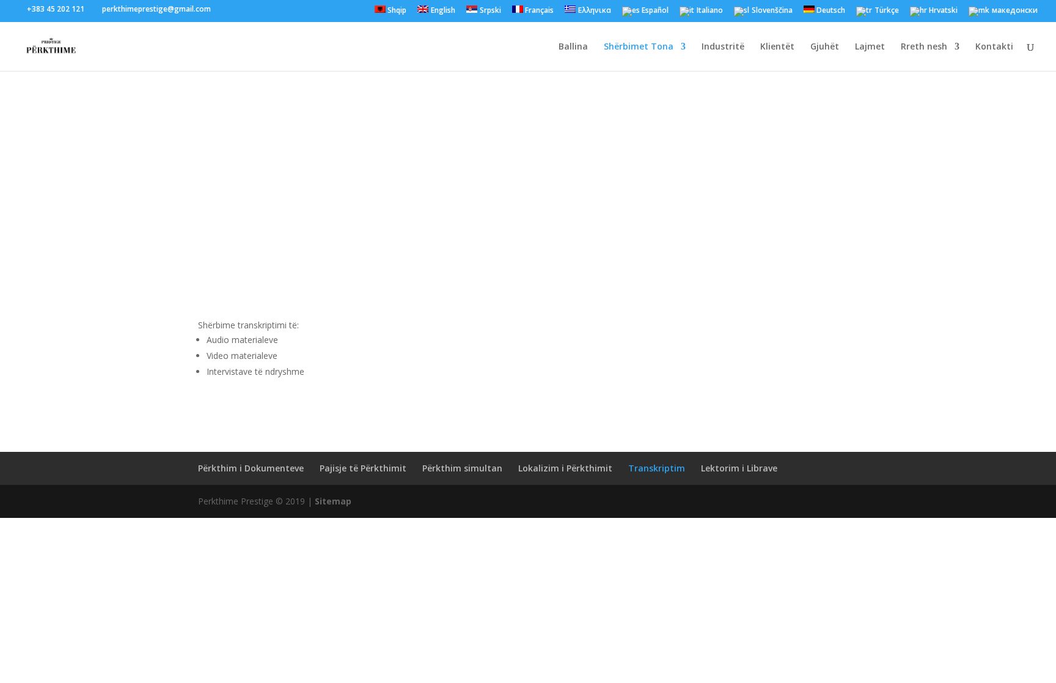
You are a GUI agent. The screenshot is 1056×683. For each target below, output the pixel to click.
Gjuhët (824, 47)
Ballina (573, 47)
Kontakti (994, 47)
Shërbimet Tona (638, 47)
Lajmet (870, 47)
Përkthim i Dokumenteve (251, 468)
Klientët (777, 47)
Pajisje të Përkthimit (363, 468)
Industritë (723, 47)
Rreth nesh (924, 47)
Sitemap (333, 501)
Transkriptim (656, 468)
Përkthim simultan (462, 468)
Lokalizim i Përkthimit (565, 468)
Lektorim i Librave (739, 468)
